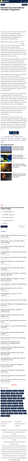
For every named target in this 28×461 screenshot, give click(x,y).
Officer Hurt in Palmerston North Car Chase (14, 300)
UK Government (4, 410)
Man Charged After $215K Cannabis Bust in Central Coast (13, 236)
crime (2, 408)
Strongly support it (8, 211)
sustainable (14, 408)
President (3, 413)
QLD (10, 410)
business (10, 398)
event (2, 142)
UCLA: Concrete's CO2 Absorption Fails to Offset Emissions (13, 380)
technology (15, 403)
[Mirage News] (5, 1)
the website (12, 110)
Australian (8, 393)
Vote (4, 226)
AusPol (9, 405)
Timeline (3, 231)
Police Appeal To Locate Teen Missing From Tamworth (14, 326)
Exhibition (3, 140)
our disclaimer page (15, 459)
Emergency (7, 408)
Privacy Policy (4, 423)
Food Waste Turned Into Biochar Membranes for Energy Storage (10, 342)
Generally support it (8, 214)
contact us (23, 457)
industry (21, 403)
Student (19, 138)
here (2, 129)
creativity (23, 140)
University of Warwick (13, 140)
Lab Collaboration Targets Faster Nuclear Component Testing (13, 359)
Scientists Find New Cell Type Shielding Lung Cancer (12, 370)
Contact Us (17, 423)
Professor (3, 395)
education (10, 403)
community (4, 138)
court (25, 413)
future (21, 136)
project (21, 405)
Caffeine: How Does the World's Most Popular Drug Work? (19, 175)
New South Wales (11, 400)
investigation (4, 405)
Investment (3, 403)
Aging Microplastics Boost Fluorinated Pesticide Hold (12, 353)
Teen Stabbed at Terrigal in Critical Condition (11, 294)
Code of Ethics (18, 421)
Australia (3, 390)
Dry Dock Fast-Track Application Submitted (14, 257)
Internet (3, 415)
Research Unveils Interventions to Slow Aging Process (12, 315)
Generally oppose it (8, 217)
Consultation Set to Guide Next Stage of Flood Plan (13, 268)
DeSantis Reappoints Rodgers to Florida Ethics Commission (13, 279)
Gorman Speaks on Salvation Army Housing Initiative (14, 252)
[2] (6, 449)
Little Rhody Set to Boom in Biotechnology (13, 284)
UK (18, 398)
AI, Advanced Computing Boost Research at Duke (13, 321)
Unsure (5, 223)
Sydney (24, 410)
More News (14, 384)
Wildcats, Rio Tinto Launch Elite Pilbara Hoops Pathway (12, 241)
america (16, 413)
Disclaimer (3, 425)
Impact (21, 413)
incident (8, 415)
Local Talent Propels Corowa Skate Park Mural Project (13, 247)
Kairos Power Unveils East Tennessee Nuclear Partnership (12, 365)
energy (17, 136)
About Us (23, 423)
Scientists (15, 410)
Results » (22, 226)
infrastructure (19, 400)
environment (14, 395)
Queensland (3, 398)
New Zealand (20, 408)
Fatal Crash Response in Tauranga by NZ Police (13, 262)
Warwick (10, 138)
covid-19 (22, 398)
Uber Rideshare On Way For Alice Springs (13, 338)
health (8, 395)
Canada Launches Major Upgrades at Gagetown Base (12, 310)
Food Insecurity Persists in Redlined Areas (13, 375)
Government (9, 390)
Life (15, 138)
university (7, 136)
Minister (20, 395)
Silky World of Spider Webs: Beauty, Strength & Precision (19, 165)
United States (15, 405)
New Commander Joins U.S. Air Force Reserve (11, 288)
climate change (10, 413)
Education (3, 4)
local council (3, 400)
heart (12, 136)
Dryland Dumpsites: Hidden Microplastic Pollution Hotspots (13, 348)
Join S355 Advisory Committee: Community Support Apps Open (13, 274)
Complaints (17, 425)
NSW (18, 393)
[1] (5, 449)
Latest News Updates (6, 421)
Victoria (21, 393)
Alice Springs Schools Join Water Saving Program (12, 333)
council (15, 398)
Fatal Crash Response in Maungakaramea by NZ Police (14, 304)
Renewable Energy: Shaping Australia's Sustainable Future (18, 148)
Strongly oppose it (8, 220)
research (13, 393)
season (24, 138)
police (2, 393)
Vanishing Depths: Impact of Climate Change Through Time (19, 156)
